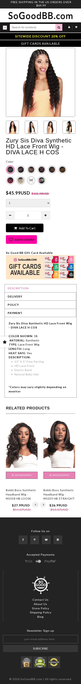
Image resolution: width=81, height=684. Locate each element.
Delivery (15, 296)
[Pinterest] (34, 540)
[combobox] (32, 27)
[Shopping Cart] (75, 27)
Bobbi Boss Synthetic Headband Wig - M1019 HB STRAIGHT (59, 494)
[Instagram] (57, 540)
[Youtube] (46, 540)
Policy (13, 304)
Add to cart (27, 228)
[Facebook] (23, 540)
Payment (15, 313)
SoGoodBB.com (31, 679)
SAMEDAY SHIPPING (23, 475)
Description (18, 288)
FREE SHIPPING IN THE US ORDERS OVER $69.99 (41, 3)
